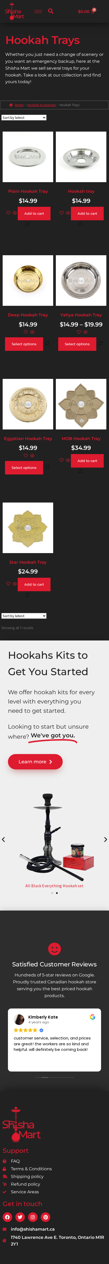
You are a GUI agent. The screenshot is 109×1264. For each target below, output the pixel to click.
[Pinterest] (45, 1217)
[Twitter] (20, 1217)
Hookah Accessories (41, 105)
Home (19, 105)
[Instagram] (33, 1217)
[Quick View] (15, 213)
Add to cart (34, 213)
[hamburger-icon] (38, 11)
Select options (24, 344)
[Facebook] (7, 1217)
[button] (51, 11)
